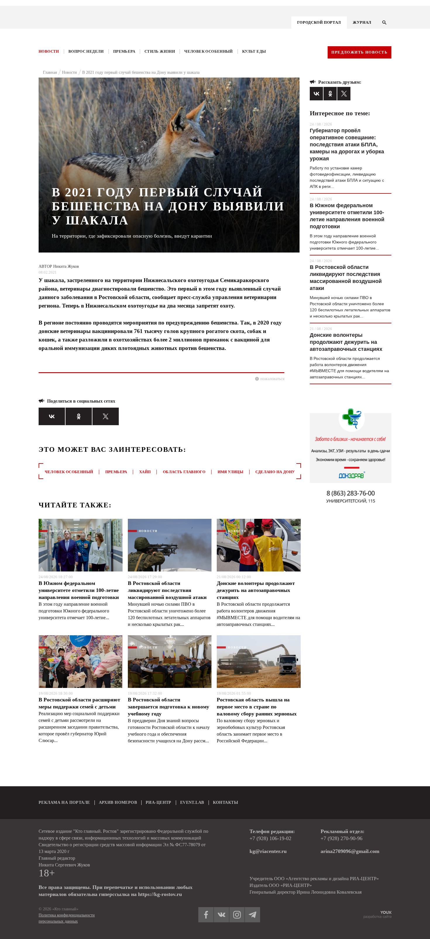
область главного (184, 472)
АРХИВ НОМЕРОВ (118, 802)
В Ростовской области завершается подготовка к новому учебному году (168, 707)
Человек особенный (208, 51)
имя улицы (231, 472)
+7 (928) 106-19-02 (270, 838)
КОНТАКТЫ (225, 802)
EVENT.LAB (192, 802)
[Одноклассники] (79, 416)
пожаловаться (272, 379)
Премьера (124, 51)
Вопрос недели (86, 51)
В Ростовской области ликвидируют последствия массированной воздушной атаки (167, 590)
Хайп (145, 472)
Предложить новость (359, 52)
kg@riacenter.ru (268, 851)
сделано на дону (275, 472)
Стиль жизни (160, 51)
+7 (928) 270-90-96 (341, 838)
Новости (49, 51)
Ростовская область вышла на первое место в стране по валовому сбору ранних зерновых (257, 707)
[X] (105, 416)
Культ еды (254, 51)
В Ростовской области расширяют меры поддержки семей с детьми (79, 703)
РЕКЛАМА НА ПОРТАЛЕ (64, 802)
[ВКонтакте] (52, 416)
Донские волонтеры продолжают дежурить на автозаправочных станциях (256, 590)
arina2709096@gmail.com (350, 851)
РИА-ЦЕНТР (158, 802)
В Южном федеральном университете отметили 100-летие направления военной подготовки (79, 590)
